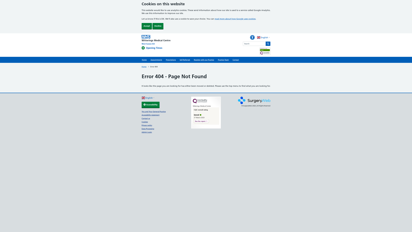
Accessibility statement (150, 115)
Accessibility (152, 104)
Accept (147, 26)
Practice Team (223, 60)
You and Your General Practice (154, 112)
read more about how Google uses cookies (235, 19)
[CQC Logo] (200, 103)
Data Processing (148, 129)
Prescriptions (171, 60)
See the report (200, 121)
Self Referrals (185, 60)
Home (144, 60)
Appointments (156, 60)
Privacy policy (147, 125)
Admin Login (147, 132)
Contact (236, 60)
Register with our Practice (204, 60)
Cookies (145, 122)
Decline (157, 26)
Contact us (146, 118)
